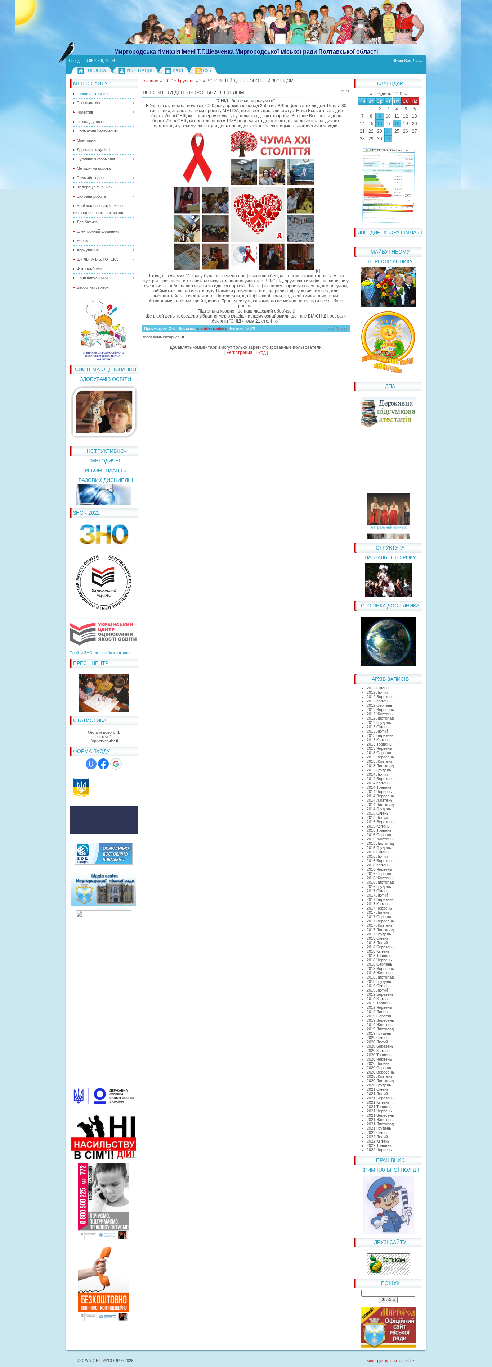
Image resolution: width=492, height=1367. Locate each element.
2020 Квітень (378, 1050)
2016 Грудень (379, 886)
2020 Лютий (377, 1042)
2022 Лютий (377, 1137)
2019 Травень (379, 1003)
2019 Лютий (377, 990)
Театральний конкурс (388, 521)
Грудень (186, 80)
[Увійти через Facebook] (103, 763)
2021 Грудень (379, 1128)
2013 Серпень (379, 753)
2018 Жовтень (380, 973)
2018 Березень (380, 947)
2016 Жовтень (380, 878)
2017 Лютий (377, 895)
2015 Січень (378, 813)
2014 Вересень (380, 796)
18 (396, 123)
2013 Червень (379, 748)
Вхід (178, 70)
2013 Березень (380, 735)
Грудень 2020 (388, 93)
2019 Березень (380, 994)
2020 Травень (379, 1055)
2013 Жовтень (380, 761)
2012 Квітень (378, 701)
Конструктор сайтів (384, 1360)
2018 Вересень (380, 968)
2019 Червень (379, 1007)
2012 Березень (380, 696)
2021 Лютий (377, 1094)
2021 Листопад (380, 1124)
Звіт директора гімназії (390, 232)
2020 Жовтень (380, 1076)
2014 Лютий (377, 774)
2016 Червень (379, 869)
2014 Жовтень (380, 800)
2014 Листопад (380, 804)
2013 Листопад (380, 766)
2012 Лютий (377, 692)
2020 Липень (378, 1063)
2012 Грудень (379, 722)
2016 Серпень (379, 873)
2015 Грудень (379, 848)
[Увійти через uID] (91, 763)
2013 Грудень (379, 770)
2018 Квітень (378, 951)
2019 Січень (378, 986)
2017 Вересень (380, 921)
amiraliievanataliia (211, 328)
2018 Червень (379, 960)
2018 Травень (379, 955)
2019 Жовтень (380, 1024)
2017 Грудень (379, 934)
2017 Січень (378, 891)
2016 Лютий (377, 856)
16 (379, 123)
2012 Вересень (380, 709)
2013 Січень (378, 727)
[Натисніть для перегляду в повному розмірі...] (244, 270)
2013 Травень (379, 744)
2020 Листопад (380, 1081)
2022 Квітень (378, 1141)
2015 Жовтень (380, 839)
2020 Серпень (379, 1068)
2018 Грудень (379, 981)
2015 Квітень (378, 826)
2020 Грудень (379, 1085)
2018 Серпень (379, 964)
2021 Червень (379, 1111)
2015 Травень (379, 830)
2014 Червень (379, 791)
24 (388, 131)
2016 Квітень (378, 865)
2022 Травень (379, 1145)
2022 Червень (379, 1150)
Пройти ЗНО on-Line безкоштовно (100, 653)
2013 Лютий (377, 731)
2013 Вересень (380, 757)
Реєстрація (139, 70)
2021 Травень (379, 1106)
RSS (207, 70)
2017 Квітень (378, 904)
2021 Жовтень (380, 1119)
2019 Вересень (380, 1020)
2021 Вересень (380, 1115)
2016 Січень (378, 852)
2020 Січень (378, 1037)
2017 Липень (378, 912)
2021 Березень (380, 1098)
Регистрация (239, 352)
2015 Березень (380, 822)
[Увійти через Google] (116, 764)
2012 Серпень (379, 705)
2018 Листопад (380, 977)
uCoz (410, 1360)
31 (388, 138)
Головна (95, 70)
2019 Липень (378, 1012)
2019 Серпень (379, 1016)
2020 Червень (379, 1059)
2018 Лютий (377, 942)
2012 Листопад (380, 718)
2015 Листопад (380, 843)
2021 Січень (378, 1089)
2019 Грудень (379, 1033)
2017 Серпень (379, 917)
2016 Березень (380, 860)
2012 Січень (378, 688)
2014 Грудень (379, 809)
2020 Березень (380, 1046)
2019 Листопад (380, 1029)
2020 (168, 80)
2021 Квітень (378, 1102)
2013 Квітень (378, 740)
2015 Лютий (377, 817)
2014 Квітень (378, 783)
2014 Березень (380, 778)
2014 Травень (379, 787)
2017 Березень (380, 899)
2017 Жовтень (380, 925)
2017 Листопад (380, 930)
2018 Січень (378, 938)
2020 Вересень (380, 1072)
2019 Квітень (378, 999)
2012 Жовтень (380, 714)
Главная (150, 80)
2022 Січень (378, 1132)
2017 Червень (379, 908)
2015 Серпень (379, 835)
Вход (261, 352)
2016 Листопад (380, 882)
